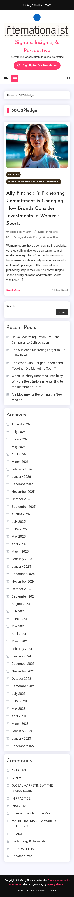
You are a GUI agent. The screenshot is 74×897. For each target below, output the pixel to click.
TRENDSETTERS (23, 849)
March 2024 (20, 641)
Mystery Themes (56, 884)
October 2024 (21, 589)
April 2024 (19, 634)
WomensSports (52, 237)
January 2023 (21, 738)
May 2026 (19, 447)
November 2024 (23, 581)
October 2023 (21, 678)
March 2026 (20, 462)
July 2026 (19, 432)
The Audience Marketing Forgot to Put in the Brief (38, 352)
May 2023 (19, 708)
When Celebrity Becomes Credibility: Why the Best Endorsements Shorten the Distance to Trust (38, 381)
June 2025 (19, 529)
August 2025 (21, 514)
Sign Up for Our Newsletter (40, 65)
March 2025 (20, 551)
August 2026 (21, 424)
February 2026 (22, 469)
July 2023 (19, 694)
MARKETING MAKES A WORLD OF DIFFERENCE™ (34, 181)
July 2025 (19, 521)
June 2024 (19, 619)
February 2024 (22, 649)
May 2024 (19, 626)
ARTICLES (13, 174)
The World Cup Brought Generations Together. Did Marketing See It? (37, 365)
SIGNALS (18, 834)
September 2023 (24, 686)
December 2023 (23, 664)
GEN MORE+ (20, 778)
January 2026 (21, 476)
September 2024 (24, 596)
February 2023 (22, 731)
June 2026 (19, 439)
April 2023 (19, 716)
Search (10, 306)
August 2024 (21, 604)
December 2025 (23, 484)
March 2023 (20, 723)
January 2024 (21, 656)
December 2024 (23, 574)
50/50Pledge (33, 237)
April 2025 (19, 544)
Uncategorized (22, 856)
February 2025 (22, 559)
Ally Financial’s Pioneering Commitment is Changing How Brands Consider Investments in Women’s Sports (35, 208)
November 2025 (23, 492)
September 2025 (24, 506)
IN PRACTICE (21, 798)
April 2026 (19, 454)
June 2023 (19, 701)
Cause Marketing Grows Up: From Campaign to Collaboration (35, 339)
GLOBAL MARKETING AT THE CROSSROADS (32, 788)
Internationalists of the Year (31, 813)
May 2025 (19, 536)
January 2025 (21, 566)
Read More (13, 290)
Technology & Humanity (29, 841)
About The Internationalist (32, 890)
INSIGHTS (19, 806)
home (53, 890)
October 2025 (21, 499)
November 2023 (23, 671)
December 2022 (23, 746)
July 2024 (19, 611)
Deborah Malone (48, 231)
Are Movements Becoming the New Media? (37, 397)
